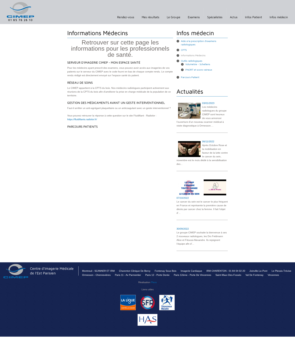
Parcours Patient (190, 77)
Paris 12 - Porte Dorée (157, 275)
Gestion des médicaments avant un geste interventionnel (116, 102)
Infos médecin (279, 17)
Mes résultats (150, 17)
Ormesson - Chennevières (96, 275)
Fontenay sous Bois (165, 270)
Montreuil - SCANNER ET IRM (98, 270)
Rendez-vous (125, 17)
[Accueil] (20, 4)
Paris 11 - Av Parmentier (128, 275)
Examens (194, 17)
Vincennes (273, 275)
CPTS (184, 49)
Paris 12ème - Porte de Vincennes (192, 275)
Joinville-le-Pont (258, 270)
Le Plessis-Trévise (281, 270)
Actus (233, 17)
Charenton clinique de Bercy (134, 270)
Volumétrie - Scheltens (197, 64)
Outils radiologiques (191, 60)
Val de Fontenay (254, 275)
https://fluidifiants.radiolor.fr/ (82, 119)
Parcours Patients (82, 126)
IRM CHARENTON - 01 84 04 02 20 (225, 270)
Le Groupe (173, 17)
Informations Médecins (193, 55)
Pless (154, 282)
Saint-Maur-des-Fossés (228, 275)
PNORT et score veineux (198, 69)
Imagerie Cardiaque (191, 270)
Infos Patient (253, 17)
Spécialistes (214, 17)
